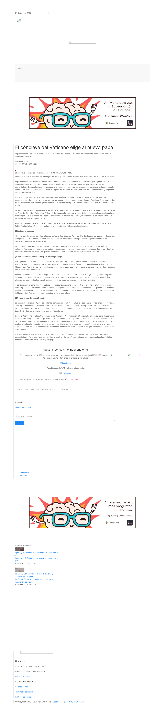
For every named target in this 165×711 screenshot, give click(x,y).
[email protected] (22, 676)
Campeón (67, 356)
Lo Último (23, 475)
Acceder (67, 373)
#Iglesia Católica (48, 389)
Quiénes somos (21, 687)
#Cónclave (63, 389)
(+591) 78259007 (72, 379)
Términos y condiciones (25, 692)
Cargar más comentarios (26, 407)
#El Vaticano (23, 389)
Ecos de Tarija (37, 356)
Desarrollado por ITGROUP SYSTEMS (69, 702)
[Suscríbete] (65, 363)
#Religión (35, 389)
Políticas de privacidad (25, 697)
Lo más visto (24, 472)
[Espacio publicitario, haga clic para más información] (82, 113)
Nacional (53, 356)
